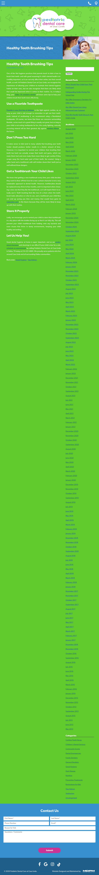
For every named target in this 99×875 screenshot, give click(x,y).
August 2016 (70, 663)
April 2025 (70, 200)
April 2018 (70, 574)
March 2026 (70, 151)
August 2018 (70, 556)
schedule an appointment (16, 248)
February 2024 (71, 262)
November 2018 (72, 542)
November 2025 (72, 169)
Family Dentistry (72, 758)
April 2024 (70, 254)
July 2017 (69, 614)
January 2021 (71, 427)
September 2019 (72, 498)
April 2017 (70, 627)
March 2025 (70, 205)
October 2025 (71, 173)
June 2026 (70, 138)
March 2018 (70, 578)
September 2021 (72, 391)
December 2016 (72, 645)
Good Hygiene (21, 260)
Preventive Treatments (74, 780)
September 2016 (72, 658)
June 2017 (69, 618)
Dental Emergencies (73, 753)
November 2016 (72, 649)
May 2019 (69, 516)
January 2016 (71, 694)
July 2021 (69, 400)
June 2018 (69, 565)
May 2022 (69, 356)
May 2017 (69, 622)
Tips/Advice (32, 260)
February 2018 (71, 582)
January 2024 (71, 267)
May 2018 (69, 569)
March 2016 (70, 685)
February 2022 (71, 369)
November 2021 (72, 382)
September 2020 (72, 445)
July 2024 (69, 240)
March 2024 (70, 258)
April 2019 (70, 520)
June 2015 (69, 725)
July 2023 (69, 294)
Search (69, 74)
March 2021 (70, 418)
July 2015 (69, 720)
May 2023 (69, 302)
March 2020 (70, 471)
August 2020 (71, 449)
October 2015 (71, 707)
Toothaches (70, 794)
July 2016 (69, 667)
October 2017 (71, 600)
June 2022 (70, 351)
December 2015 (72, 698)
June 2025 (70, 191)
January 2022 (71, 374)
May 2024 (69, 249)
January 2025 (71, 213)
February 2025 (71, 209)
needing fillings (53, 128)
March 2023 (70, 311)
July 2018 (69, 560)
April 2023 (70, 307)
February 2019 (71, 529)
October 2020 (71, 440)
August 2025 (71, 182)
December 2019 (72, 485)
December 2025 (72, 165)
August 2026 (71, 129)
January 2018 (71, 587)
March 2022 (70, 365)
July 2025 (69, 187)
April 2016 (70, 680)
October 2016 (71, 654)
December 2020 (72, 431)
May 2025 (69, 196)
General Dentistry (72, 762)
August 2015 (70, 716)
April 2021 (70, 414)
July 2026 (69, 134)
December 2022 (72, 325)
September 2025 (72, 178)
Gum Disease (70, 771)
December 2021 (72, 378)
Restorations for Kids (73, 785)
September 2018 (72, 551)
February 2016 (71, 689)
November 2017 (72, 596)
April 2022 (70, 360)
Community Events (73, 749)
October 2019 (71, 494)
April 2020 (70, 467)
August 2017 (70, 609)
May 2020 (69, 462)
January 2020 (71, 480)
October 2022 (71, 334)
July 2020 (69, 454)
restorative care (12, 202)
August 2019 (70, 502)
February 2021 (71, 422)
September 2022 (72, 338)
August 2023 (71, 289)
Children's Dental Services (75, 745)
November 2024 (72, 222)
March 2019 (70, 525)
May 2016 (69, 676)
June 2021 (69, 405)
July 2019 (69, 507)
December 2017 (72, 591)
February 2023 (71, 316)
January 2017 (71, 640)
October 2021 (71, 387)
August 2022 (71, 342)
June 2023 (70, 298)
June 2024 (70, 245)
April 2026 (70, 147)
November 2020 (72, 436)
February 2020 (71, 476)
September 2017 (72, 605)
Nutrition (69, 776)
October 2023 (71, 280)
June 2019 (69, 511)
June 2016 (69, 671)
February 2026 (71, 156)
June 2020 (70, 458)
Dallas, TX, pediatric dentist (25, 95)
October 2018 (71, 547)
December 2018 (72, 538)
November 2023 (72, 276)
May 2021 (69, 409)
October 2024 (71, 227)
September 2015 (72, 711)
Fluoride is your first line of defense (20, 110)
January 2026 (71, 160)
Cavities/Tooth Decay (74, 740)
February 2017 (71, 636)
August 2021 (70, 396)
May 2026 (69, 142)
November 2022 (72, 329)
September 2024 (72, 231)
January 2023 (71, 320)
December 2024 (72, 218)
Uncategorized (71, 798)
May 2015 (69, 729)
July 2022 (69, 347)
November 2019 (72, 489)
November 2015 (72, 702)
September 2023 (72, 285)
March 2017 (70, 631)
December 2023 (72, 271)
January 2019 (71, 534)
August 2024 (71, 236)
